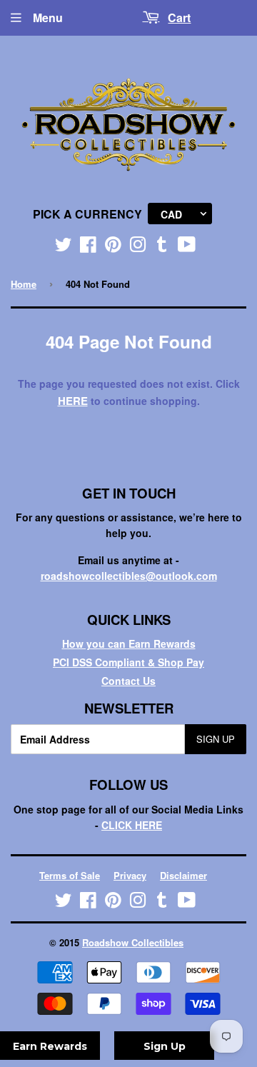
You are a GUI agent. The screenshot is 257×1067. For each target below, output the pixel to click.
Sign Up (215, 739)
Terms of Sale (69, 875)
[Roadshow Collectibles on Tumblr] (162, 247)
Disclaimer (183, 875)
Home (23, 284)
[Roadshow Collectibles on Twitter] (63, 247)
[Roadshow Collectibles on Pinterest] (113, 247)
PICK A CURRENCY (87, 214)
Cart (179, 17)
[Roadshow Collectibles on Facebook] (88, 247)
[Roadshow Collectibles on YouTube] (187, 247)
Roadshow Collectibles (132, 942)
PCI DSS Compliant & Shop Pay (128, 662)
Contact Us (128, 680)
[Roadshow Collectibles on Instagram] (137, 247)
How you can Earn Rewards (129, 643)
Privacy (130, 875)
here (73, 401)
